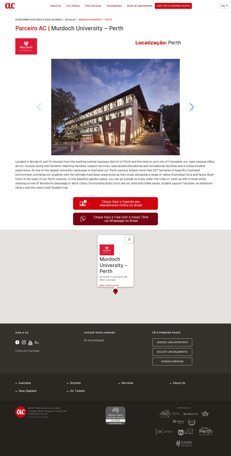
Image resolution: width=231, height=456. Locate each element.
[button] (191, 107)
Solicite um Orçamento (172, 351)
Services (127, 383)
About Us (55, 5)
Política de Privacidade (27, 350)
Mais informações (109, 285)
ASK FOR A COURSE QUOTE (173, 5)
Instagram (24, 342)
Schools (75, 383)
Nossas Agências (172, 361)
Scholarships (114, 5)
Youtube (30, 342)
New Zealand (27, 391)
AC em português (94, 340)
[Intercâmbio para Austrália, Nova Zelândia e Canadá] (20, 412)
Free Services (93, 5)
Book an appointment (139, 5)
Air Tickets (77, 391)
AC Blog (37, 342)
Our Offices (73, 5)
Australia (25, 383)
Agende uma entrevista (172, 342)
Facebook (17, 342)
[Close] (129, 239)
